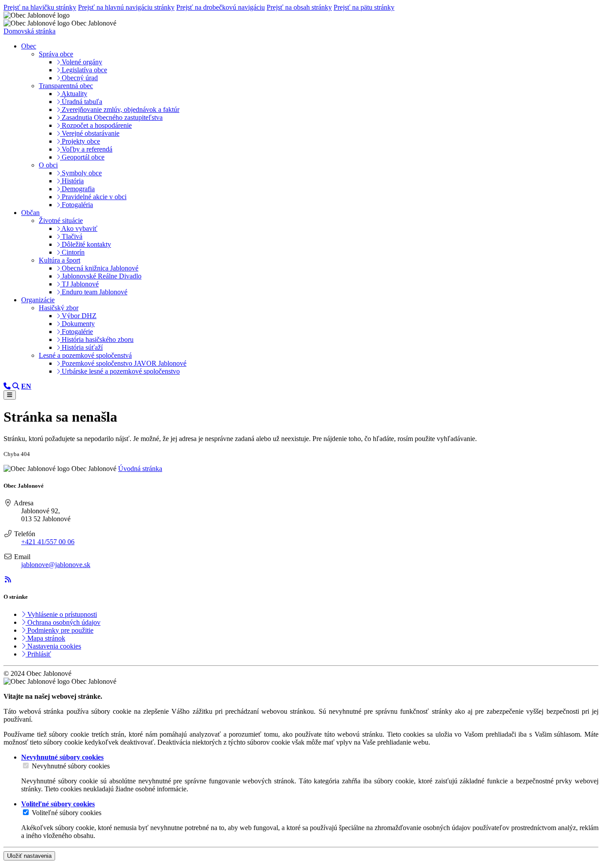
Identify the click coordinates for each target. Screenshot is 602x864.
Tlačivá (71, 236)
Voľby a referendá (86, 149)
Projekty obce (80, 141)
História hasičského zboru (97, 339)
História (72, 181)
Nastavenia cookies (53, 646)
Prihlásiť (38, 654)
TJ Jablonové (79, 284)
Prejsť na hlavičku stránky (40, 7)
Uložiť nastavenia (29, 856)
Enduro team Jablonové (93, 292)
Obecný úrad (79, 78)
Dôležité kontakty (85, 244)
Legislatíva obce (83, 70)
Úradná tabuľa (81, 101)
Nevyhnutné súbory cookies (71, 766)
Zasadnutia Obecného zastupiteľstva (111, 117)
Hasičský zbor (58, 307)
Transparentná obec (66, 85)
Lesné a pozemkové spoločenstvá (85, 355)
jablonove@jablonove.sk (55, 564)
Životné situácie (61, 220)
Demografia (77, 189)
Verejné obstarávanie (89, 133)
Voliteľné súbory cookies (66, 812)
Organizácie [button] (38, 300)
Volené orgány (81, 62)
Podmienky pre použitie (59, 630)
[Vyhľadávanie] (15, 386)
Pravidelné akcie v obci (93, 196)
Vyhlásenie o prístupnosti (61, 614)
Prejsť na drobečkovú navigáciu (220, 7)
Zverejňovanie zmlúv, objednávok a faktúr (119, 109)
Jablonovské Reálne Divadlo (100, 276)
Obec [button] (28, 46)
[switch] (26, 765)
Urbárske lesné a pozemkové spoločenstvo (120, 371)
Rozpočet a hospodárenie (96, 125)
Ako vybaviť (78, 228)
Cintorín (72, 252)
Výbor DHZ (78, 315)
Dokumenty (77, 323)
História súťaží (81, 347)
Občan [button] (30, 212)
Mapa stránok (45, 638)
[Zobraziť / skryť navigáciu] (10, 395)
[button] (26, 386)
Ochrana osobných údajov (63, 622)
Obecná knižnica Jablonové (99, 268)
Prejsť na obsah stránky (299, 7)
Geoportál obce (82, 157)
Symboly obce (81, 173)
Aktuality (73, 93)
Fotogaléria (76, 204)
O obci (48, 165)
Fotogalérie (76, 331)
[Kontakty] (7, 386)
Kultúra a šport (59, 260)
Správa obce (56, 54)
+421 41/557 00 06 (47, 541)
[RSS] (8, 579)
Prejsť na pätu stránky (364, 7)
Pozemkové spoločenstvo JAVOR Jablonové (123, 363)
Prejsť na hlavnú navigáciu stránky (126, 7)
